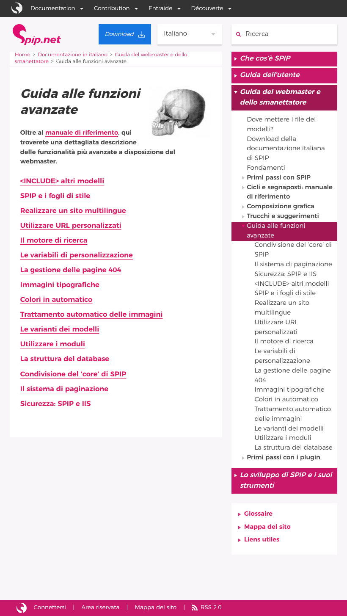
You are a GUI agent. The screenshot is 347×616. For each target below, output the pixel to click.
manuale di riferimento (81, 133)
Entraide (160, 8)
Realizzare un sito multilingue (73, 211)
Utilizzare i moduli (52, 344)
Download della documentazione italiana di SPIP (286, 149)
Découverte (207, 8)
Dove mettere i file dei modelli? (281, 125)
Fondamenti (266, 168)
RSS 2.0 (211, 607)
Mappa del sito (267, 527)
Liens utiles (261, 540)
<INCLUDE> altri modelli (62, 181)
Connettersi (50, 607)
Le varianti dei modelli (59, 329)
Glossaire (258, 514)
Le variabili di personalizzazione (76, 255)
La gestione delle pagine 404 (70, 270)
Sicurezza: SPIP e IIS (55, 404)
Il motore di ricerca (54, 240)
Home (22, 55)
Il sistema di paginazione (64, 389)
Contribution (111, 8)
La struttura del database (64, 359)
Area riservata (100, 607)
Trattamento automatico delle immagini (91, 314)
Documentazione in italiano (72, 55)
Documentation (52, 8)
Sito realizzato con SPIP (22, 608)
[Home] (37, 34)
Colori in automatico (56, 300)
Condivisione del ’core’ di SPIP (73, 374)
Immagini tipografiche (59, 285)
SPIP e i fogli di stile (55, 196)
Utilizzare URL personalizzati (70, 225)
